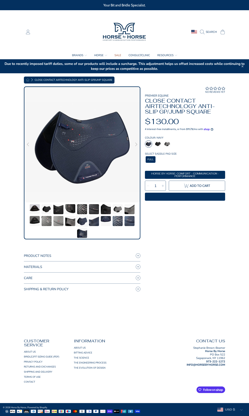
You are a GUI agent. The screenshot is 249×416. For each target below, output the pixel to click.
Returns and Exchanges (40, 366)
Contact (29, 382)
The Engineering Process (90, 362)
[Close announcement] (242, 66)
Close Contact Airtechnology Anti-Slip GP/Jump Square (73, 80)
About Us (30, 351)
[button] (209, 32)
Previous (28, 144)
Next (136, 144)
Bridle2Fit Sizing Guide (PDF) (41, 356)
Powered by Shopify (37, 407)
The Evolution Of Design (90, 368)
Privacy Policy (33, 361)
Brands (78, 55)
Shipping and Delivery (38, 372)
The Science (81, 357)
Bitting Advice (83, 352)
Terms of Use (32, 377)
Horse (99, 55)
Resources (165, 55)
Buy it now (185, 197)
